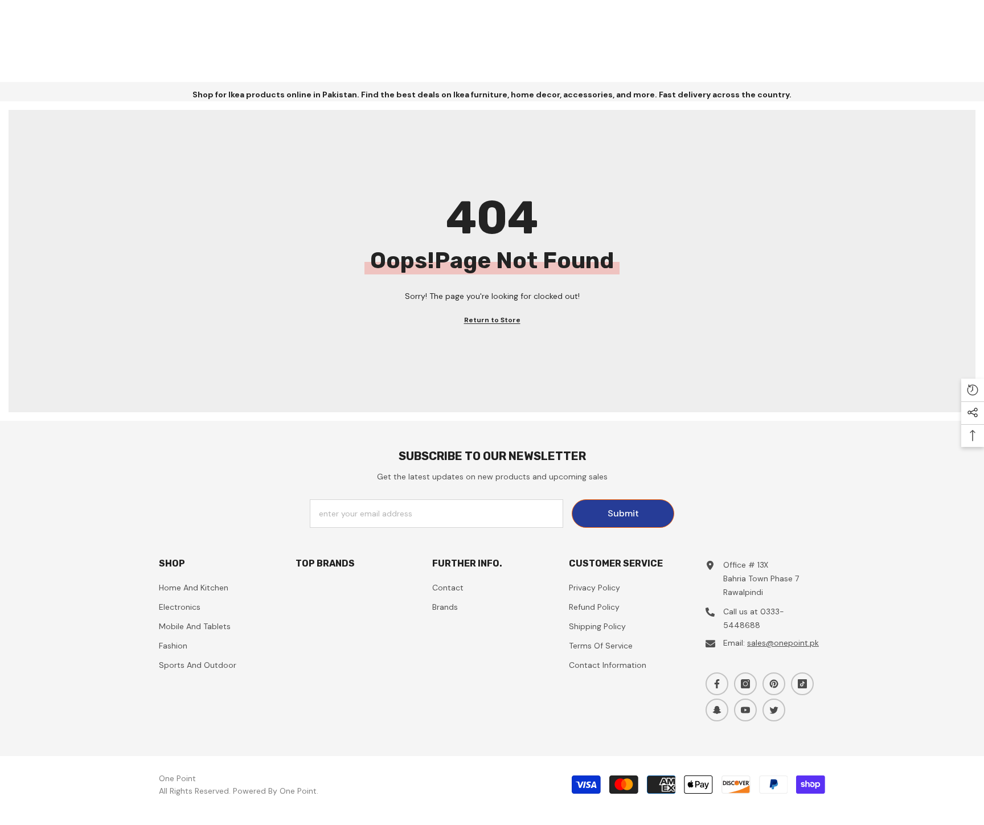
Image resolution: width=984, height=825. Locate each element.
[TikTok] (802, 683)
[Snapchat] (717, 710)
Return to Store (492, 320)
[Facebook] (717, 683)
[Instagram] (745, 683)
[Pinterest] (773, 683)
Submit (623, 513)
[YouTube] (745, 710)
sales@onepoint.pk (783, 643)
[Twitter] (773, 710)
